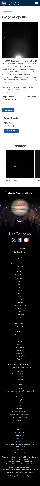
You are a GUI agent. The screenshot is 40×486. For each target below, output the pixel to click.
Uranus (20, 299)
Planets (20, 272)
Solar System (20, 249)
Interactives (20, 409)
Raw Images (7, 12)
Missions (20, 403)
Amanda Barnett (25, 467)
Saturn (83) (20, 350)
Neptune (20, 302)
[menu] (36, 3)
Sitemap (20, 450)
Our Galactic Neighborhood (12, 8)
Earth (20, 287)
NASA (3, 3)
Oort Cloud (20, 261)
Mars (20, 290)
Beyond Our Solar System (20, 264)
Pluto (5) (20, 359)
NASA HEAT (20, 420)
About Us (20, 430)
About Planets (20, 275)
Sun (20, 255)
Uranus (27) (20, 353)
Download (11, 130)
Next (36, 210)
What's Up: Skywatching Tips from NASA (20, 391)
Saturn (20, 296)
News (20, 388)
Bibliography (20, 432)
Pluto (20, 308)
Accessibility (20, 452)
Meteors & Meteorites (20, 374)
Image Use (20, 441)
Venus (20, 284)
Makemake (20, 314)
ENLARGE (8, 110)
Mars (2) (20, 344)
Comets (20, 380)
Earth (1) (20, 341)
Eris (20, 320)
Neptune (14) (20, 356)
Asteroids (20, 377)
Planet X (20, 326)
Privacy (20, 438)
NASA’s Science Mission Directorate (20, 464)
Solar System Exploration (12, 3)
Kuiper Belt (20, 258)
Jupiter (20, 221)
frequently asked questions (25, 90)
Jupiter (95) (20, 347)
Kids (20, 406)
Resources (20, 394)
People (20, 400)
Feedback (20, 435)
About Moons (20, 335)
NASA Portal (20, 447)
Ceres (20, 311)
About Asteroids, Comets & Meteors (20, 367)
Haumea (20, 317)
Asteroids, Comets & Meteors (20, 364)
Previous (4, 210)
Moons (20, 332)
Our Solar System (20, 252)
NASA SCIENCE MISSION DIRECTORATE (20, 444)
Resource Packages (20, 417)
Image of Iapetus (12, 180)
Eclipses (20, 267)
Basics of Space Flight (20, 411)
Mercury (20, 281)
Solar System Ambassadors (20, 414)
